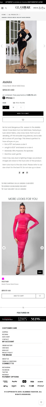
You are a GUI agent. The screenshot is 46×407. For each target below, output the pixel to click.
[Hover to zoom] (23, 47)
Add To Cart (19, 296)
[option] (22, 250)
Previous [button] (4, 248)
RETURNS (5, 334)
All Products (14, 15)
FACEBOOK (5, 370)
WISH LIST (5, 350)
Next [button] (42, 248)
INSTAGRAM (6, 367)
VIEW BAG (5, 348)
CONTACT (5, 339)
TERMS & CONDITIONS (9, 361)
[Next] (40, 239)
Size (14, 103)
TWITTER (5, 372)
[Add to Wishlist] (23, 120)
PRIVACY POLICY (7, 353)
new (40, 272)
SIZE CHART (6, 337)
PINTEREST (5, 375)
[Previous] (5, 239)
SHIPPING (5, 332)
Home (4, 15)
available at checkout (21, 2)
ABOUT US (5, 359)
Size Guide (20, 103)
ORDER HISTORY (7, 345)
